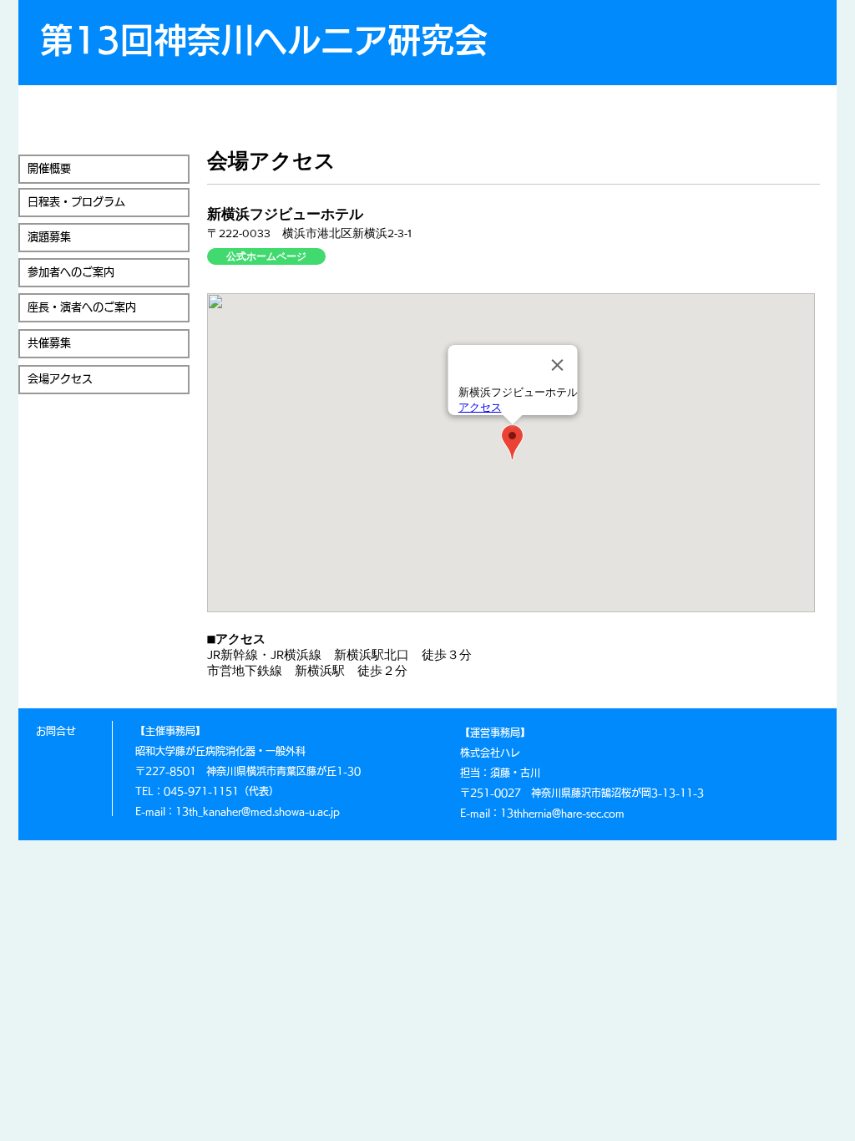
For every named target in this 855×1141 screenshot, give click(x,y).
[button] (104, 169)
